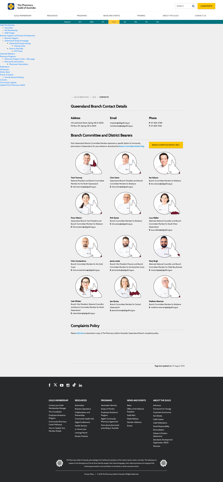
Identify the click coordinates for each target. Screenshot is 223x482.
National (67, 22)
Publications (4, 67)
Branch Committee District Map (131, 146)
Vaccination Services (109, 405)
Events (129, 426)
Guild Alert (131, 415)
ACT (80, 22)
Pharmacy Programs (8, 56)
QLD (114, 22)
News (129, 405)
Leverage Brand (81, 433)
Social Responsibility (161, 426)
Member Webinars (134, 422)
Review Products (81, 436)
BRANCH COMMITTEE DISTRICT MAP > (166, 145)
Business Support (11, 38)
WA (157, 22)
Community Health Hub (84, 419)
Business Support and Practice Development (17, 35)
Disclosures (4, 69)
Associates (9, 28)
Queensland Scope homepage (16, 41)
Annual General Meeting (14, 77)
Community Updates (8, 82)
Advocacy (157, 405)
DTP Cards (18, 51)
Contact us (200, 16)
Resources (52, 16)
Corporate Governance (162, 412)
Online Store (5, 72)
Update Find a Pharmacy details (12, 85)
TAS (135, 22)
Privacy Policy (89, 474)
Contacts (3, 80)
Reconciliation (158, 430)
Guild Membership (22, 16)
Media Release (132, 419)
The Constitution (55, 412)
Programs (82, 16)
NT (103, 22)
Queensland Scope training (19, 43)
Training (141, 16)
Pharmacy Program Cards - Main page (20, 59)
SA (125, 22)
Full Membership (11, 30)
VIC (146, 22)
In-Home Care (80, 429)
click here (80, 333)
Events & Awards (6, 75)
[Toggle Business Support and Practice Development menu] (35, 35)
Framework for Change (162, 409)
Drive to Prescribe (16, 48)
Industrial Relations (7, 54)
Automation (79, 405)
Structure (156, 446)
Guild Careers (158, 419)
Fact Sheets (157, 416)
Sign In (206, 6)
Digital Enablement (82, 422)
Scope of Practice (108, 409)
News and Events (111, 16)
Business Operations (83, 409)
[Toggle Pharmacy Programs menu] (16, 56)
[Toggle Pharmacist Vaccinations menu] (24, 62)
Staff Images (10, 33)
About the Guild (171, 16)
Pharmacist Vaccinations (14, 62)
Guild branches (81, 97)
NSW (92, 22)
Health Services (81, 426)
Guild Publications (160, 423)
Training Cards (19, 46)
